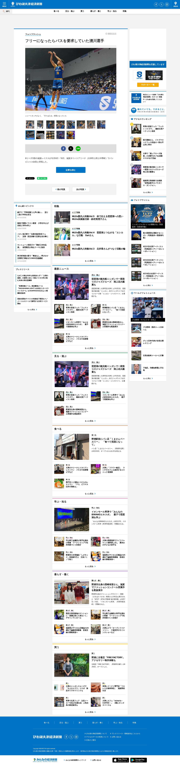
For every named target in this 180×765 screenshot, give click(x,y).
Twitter (161, 4)
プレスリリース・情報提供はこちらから (126, 733)
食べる (56, 11)
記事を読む (71, 170)
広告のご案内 (91, 740)
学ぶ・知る (112, 11)
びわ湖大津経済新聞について (96, 733)
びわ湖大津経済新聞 (26, 4)
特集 (124, 11)
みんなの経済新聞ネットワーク (45, 760)
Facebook (156, 4)
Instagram (167, 4)
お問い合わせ (116, 737)
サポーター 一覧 (148, 85)
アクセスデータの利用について (97, 737)
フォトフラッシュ (33, 34)
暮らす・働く (95, 11)
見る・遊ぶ (69, 11)
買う (82, 11)
